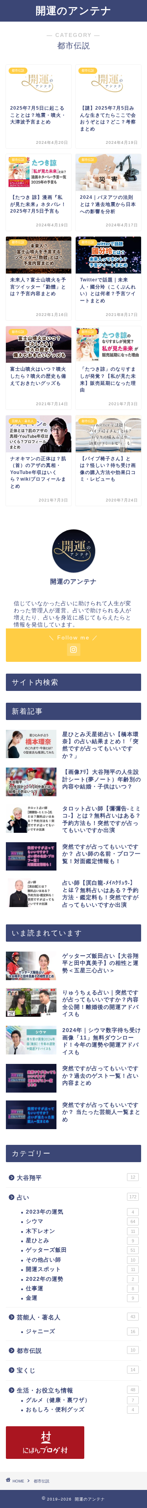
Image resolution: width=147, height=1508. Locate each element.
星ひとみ (80, 1241)
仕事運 (80, 1288)
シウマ (80, 1221)
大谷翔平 (76, 1177)
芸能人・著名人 (76, 1317)
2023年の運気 (80, 1212)
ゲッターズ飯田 (80, 1250)
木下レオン (80, 1231)
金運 (80, 1298)
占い (76, 1197)
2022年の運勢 (80, 1279)
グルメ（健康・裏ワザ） (80, 1400)
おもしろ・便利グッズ (80, 1409)
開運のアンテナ (74, 10)
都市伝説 (76, 1350)
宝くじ (76, 1370)
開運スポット (80, 1269)
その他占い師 (80, 1260)
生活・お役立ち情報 (76, 1390)
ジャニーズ (80, 1331)
